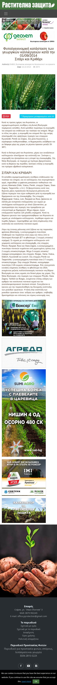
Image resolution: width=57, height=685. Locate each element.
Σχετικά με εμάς (28, 625)
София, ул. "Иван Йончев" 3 (28, 609)
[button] (6, 90)
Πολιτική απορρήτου (28, 639)
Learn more (26, 681)
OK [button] (36, 681)
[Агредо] (24, 353)
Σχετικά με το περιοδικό (28, 629)
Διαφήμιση (28, 632)
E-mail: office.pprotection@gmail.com (28, 616)
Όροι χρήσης (28, 635)
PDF (7, 116)
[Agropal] (24, 510)
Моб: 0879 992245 (28, 613)
